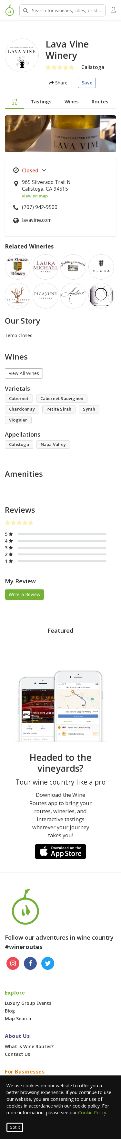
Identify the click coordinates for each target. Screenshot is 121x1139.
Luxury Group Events (28, 1003)
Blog (10, 1011)
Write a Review (25, 594)
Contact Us (17, 1054)
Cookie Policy (92, 1112)
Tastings (41, 101)
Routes (100, 101)
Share (60, 83)
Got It (15, 1127)
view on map (35, 196)
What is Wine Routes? (29, 1046)
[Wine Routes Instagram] (12, 963)
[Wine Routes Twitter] (47, 963)
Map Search (18, 1018)
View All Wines (24, 373)
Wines (72, 101)
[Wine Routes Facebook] (30, 963)
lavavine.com (37, 220)
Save (87, 83)
